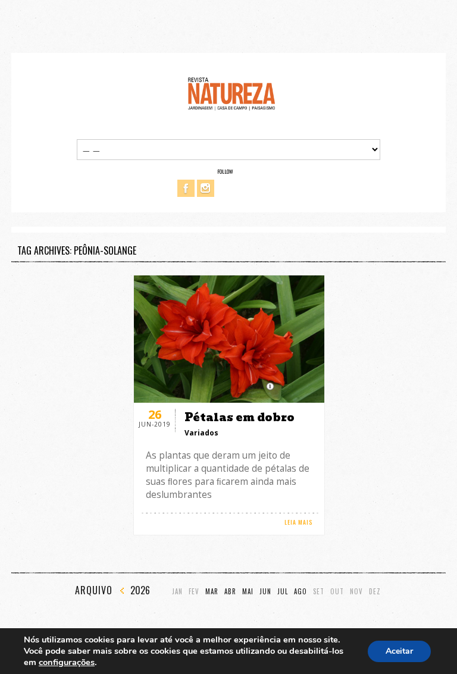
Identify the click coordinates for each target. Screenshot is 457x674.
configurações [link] (67, 662)
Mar (211, 591)
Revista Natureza (231, 93)
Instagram (205, 188)
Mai (247, 591)
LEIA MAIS (298, 522)
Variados (201, 433)
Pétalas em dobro (239, 417)
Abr (230, 591)
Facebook (186, 188)
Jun (265, 591)
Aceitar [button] (399, 651)
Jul (282, 591)
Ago (300, 591)
